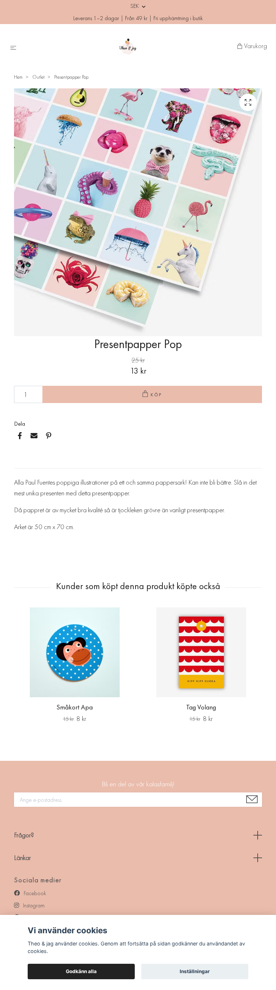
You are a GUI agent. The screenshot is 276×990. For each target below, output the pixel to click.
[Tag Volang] (201, 652)
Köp (157, 395)
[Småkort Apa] (74, 652)
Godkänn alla (81, 971)
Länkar (22, 857)
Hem (18, 77)
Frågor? (24, 835)
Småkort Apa (74, 707)
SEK (135, 6)
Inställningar (195, 971)
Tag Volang (201, 707)
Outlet (38, 77)
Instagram (33, 905)
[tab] (22, 462)
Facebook (34, 893)
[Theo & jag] (128, 46)
